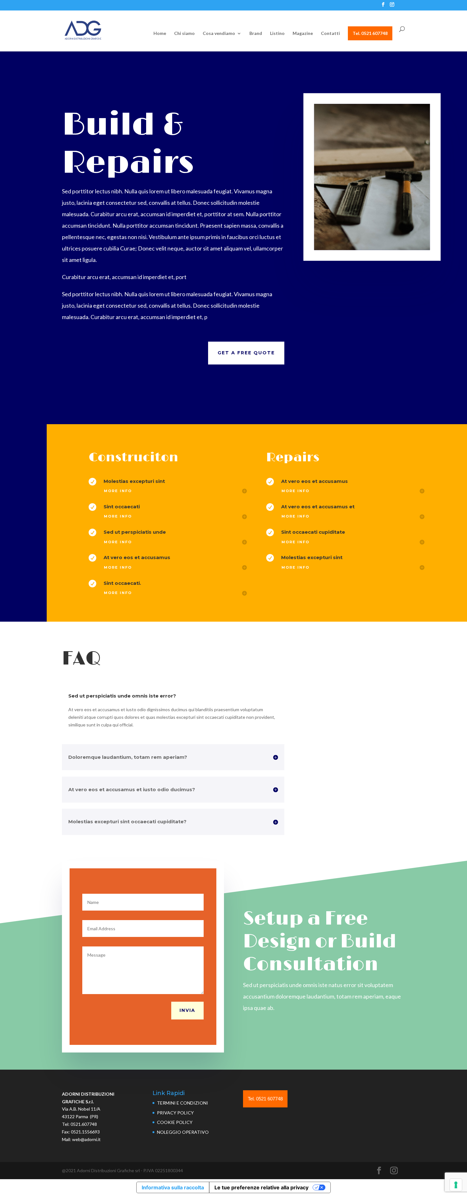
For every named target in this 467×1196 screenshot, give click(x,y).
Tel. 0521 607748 (370, 33)
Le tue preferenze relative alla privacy (261, 1187)
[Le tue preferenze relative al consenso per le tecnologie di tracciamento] (456, 1185)
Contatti (330, 33)
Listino (277, 33)
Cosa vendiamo (219, 33)
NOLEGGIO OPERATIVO (183, 1132)
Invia (187, 1010)
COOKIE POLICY (175, 1122)
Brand (255, 33)
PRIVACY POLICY (175, 1112)
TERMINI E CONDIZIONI (182, 1103)
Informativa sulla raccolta (173, 1187)
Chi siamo (184, 33)
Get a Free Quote (246, 353)
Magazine (303, 33)
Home (159, 33)
